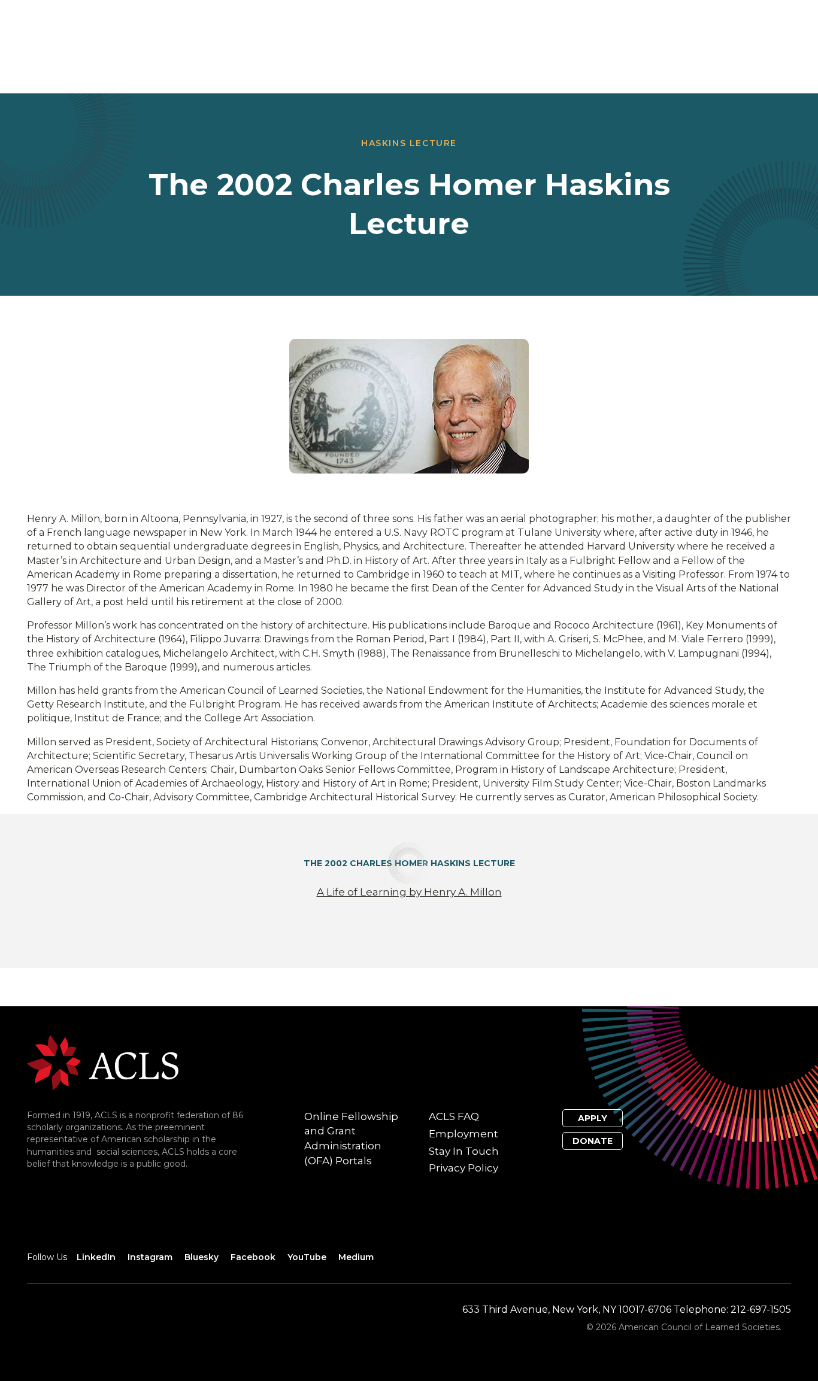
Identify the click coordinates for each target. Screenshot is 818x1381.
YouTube (306, 1257)
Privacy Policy (463, 1168)
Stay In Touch (464, 1151)
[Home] (102, 1061)
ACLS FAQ (454, 1116)
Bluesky (201, 1257)
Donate (592, 1141)
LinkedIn (96, 1257)
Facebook (253, 1257)
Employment (463, 1134)
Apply (592, 1118)
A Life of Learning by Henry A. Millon (409, 892)
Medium (356, 1257)
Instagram (150, 1257)
